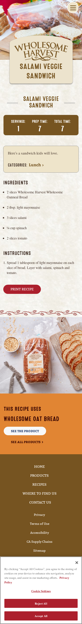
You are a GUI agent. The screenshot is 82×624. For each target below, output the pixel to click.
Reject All (41, 603)
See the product (25, 431)
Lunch (35, 164)
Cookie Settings (41, 591)
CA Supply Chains (39, 542)
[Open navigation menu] (73, 7)
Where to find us (40, 493)
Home (39, 466)
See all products (25, 442)
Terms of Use (39, 524)
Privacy (39, 515)
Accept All (41, 616)
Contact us (40, 502)
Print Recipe (22, 289)
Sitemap (39, 551)
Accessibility (39, 533)
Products (39, 475)
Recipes (39, 484)
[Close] (77, 562)
